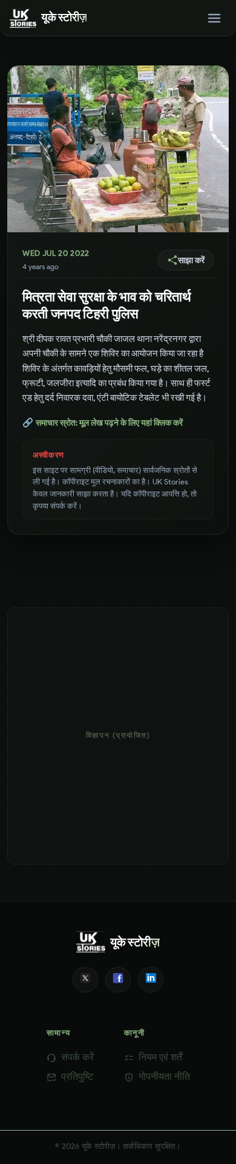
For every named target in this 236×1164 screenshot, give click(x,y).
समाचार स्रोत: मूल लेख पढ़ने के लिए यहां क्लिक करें (102, 422)
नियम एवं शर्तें (160, 1057)
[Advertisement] (118, 736)
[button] (186, 260)
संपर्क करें (77, 1057)
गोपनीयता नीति (164, 1076)
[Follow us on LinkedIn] (150, 979)
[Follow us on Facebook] (118, 979)
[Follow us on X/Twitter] (85, 979)
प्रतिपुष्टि (77, 1076)
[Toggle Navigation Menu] (214, 18)
